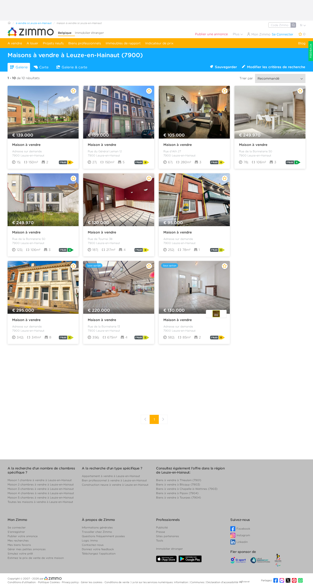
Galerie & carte (74, 67)
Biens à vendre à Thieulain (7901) (178, 480)
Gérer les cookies (92, 582)
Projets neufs (53, 43)
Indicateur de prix (159, 43)
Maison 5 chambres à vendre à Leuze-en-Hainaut (41, 497)
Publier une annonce (211, 34)
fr (301, 25)
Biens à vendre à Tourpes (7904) (178, 497)
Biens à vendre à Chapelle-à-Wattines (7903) (186, 489)
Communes (197, 582)
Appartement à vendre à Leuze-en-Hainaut (111, 476)
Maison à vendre (26, 145)
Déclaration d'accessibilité (222, 582)
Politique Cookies (49, 582)
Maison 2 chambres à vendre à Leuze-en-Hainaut (41, 484)
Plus (236, 34)
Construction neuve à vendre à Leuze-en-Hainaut (115, 484)
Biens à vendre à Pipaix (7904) (177, 493)
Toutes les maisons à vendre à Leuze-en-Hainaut (40, 502)
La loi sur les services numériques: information (160, 582)
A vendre (15, 43)
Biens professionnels (84, 43)
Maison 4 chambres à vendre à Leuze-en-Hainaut (41, 493)
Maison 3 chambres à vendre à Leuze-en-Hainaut (41, 489)
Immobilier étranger (89, 33)
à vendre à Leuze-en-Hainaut (34, 23)
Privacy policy (70, 582)
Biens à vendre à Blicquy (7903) (178, 484)
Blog (301, 43)
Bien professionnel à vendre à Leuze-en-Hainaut (114, 480)
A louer (32, 43)
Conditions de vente (117, 582)
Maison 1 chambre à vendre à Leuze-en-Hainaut (40, 480)
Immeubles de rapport (123, 43)
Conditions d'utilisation (22, 582)
